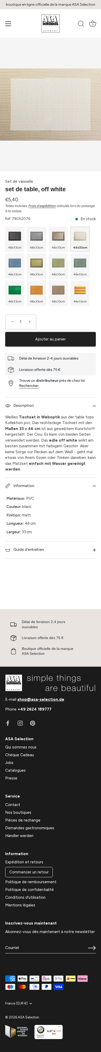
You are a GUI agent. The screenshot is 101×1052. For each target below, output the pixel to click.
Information (23, 485)
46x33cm (14, 247)
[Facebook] (7, 722)
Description (23, 405)
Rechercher (29, 386)
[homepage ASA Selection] (50, 23)
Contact (12, 804)
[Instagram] (20, 722)
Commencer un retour (29, 872)
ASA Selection (28, 1017)
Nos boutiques (18, 812)
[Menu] (8, 23)
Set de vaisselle (19, 181)
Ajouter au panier (50, 339)
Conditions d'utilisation (25, 897)
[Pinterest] (32, 722)
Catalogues (15, 770)
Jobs (9, 762)
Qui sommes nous (21, 747)
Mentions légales (20, 905)
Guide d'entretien (28, 549)
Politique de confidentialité (29, 889)
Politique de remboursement (30, 882)
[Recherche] (81, 24)
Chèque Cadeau (19, 755)
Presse (11, 778)
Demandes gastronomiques (29, 828)
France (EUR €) (16, 1003)
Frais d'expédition (42, 206)
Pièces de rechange (22, 820)
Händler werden (19, 835)
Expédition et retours (24, 862)
